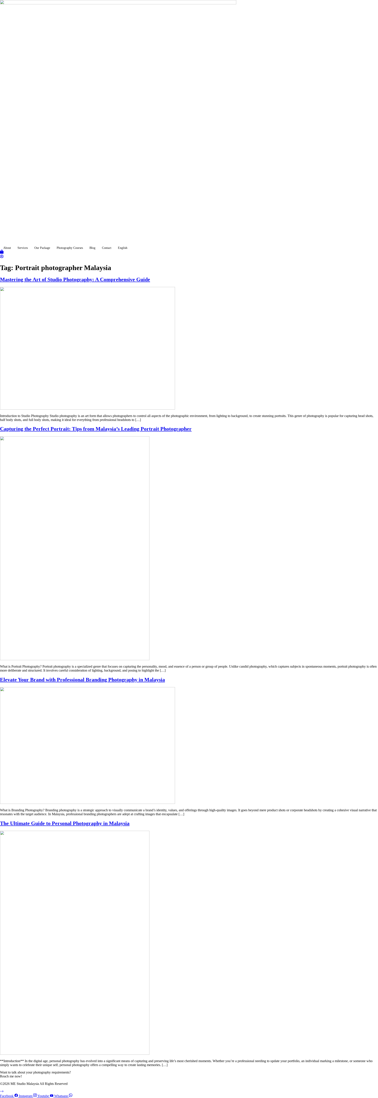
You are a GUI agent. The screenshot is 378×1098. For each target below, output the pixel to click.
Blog (92, 248)
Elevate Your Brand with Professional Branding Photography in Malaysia (82, 680)
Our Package (42, 248)
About (7, 248)
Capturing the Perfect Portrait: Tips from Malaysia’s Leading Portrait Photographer (96, 429)
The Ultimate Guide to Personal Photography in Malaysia (65, 823)
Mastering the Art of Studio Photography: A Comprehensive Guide (75, 279)
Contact (106, 248)
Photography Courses (70, 248)
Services (23, 248)
